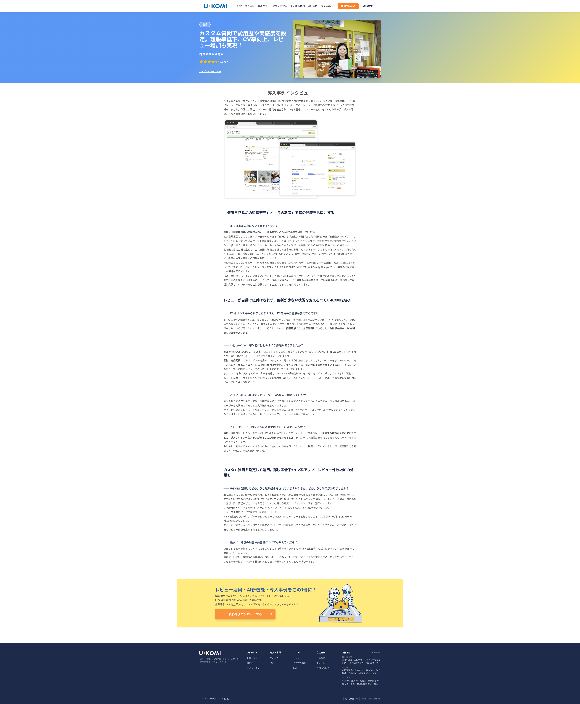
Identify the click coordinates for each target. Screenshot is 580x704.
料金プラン (264, 6)
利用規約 (225, 699)
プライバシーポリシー (208, 699)
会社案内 (312, 6)
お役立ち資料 (299, 663)
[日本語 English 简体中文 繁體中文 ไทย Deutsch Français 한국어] (351, 699)
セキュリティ (253, 668)
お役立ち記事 (280, 6)
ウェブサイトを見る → (210, 71)
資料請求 (368, 6)
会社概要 (320, 658)
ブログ (296, 658)
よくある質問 (297, 6)
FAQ (295, 668)
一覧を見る (376, 652)
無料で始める (348, 6)
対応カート (252, 663)
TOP (239, 6)
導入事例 (250, 6)
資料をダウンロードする (245, 614)
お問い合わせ (328, 6)
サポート (274, 663)
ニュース (320, 663)
